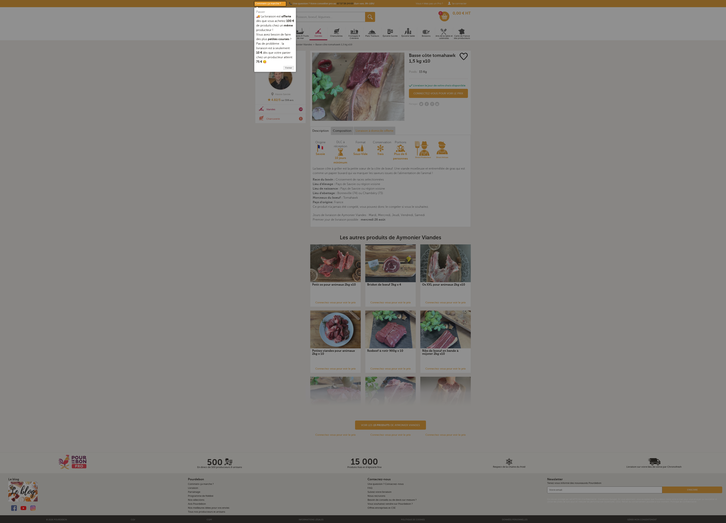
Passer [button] (260, 12)
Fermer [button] (288, 68)
